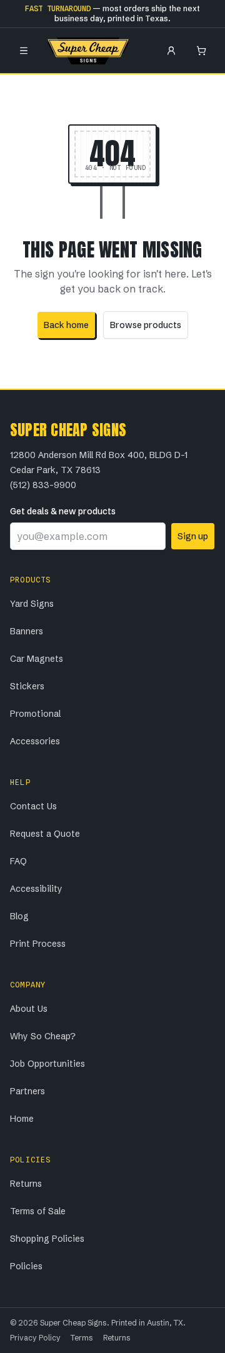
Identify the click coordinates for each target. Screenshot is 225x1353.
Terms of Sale (38, 1211)
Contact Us (33, 806)
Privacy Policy (35, 1337)
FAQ (18, 861)
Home (22, 1118)
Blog (19, 916)
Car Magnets (36, 658)
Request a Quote (45, 833)
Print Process (38, 943)
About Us (29, 1008)
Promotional (35, 713)
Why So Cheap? (43, 1036)
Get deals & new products (63, 511)
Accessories (35, 741)
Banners (26, 631)
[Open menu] (24, 50)
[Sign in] (171, 50)
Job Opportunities (47, 1063)
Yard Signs (32, 603)
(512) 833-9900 (43, 485)
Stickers (27, 686)
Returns (26, 1183)
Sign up (193, 536)
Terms (82, 1337)
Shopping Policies (47, 1238)
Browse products (145, 325)
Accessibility (36, 888)
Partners (27, 1091)
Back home (66, 325)
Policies (26, 1266)
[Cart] (201, 50)
